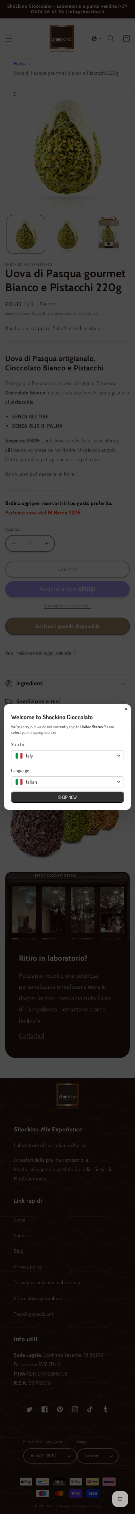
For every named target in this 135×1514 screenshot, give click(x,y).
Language (20, 770)
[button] (67, 755)
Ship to (17, 744)
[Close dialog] (126, 709)
